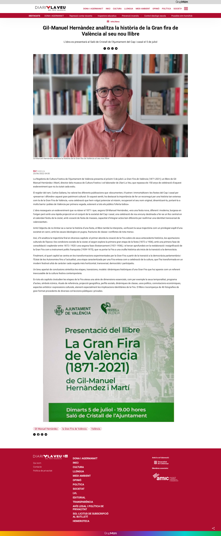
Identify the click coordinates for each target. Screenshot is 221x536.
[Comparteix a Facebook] (108, 49)
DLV (35, 171)
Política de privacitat (42, 470)
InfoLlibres (115, 22)
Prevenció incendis (130, 16)
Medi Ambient (143, 8)
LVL (75, 493)
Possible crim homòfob (181, 16)
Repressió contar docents (80, 16)
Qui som (37, 463)
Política (166, 8)
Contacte (37, 467)
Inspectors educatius (107, 16)
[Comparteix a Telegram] (116, 49)
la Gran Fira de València (74, 428)
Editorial (79, 497)
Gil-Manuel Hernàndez (46, 428)
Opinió (156, 8)
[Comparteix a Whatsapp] (112, 49)
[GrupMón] (182, 2)
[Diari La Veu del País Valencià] (34, 12)
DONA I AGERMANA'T (54, 16)
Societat (178, 8)
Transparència (83, 501)
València (95, 428)
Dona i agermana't (93, 8)
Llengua (128, 8)
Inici (108, 8)
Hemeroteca (81, 521)
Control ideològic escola (155, 16)
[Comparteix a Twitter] (104, 49)
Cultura (117, 8)
